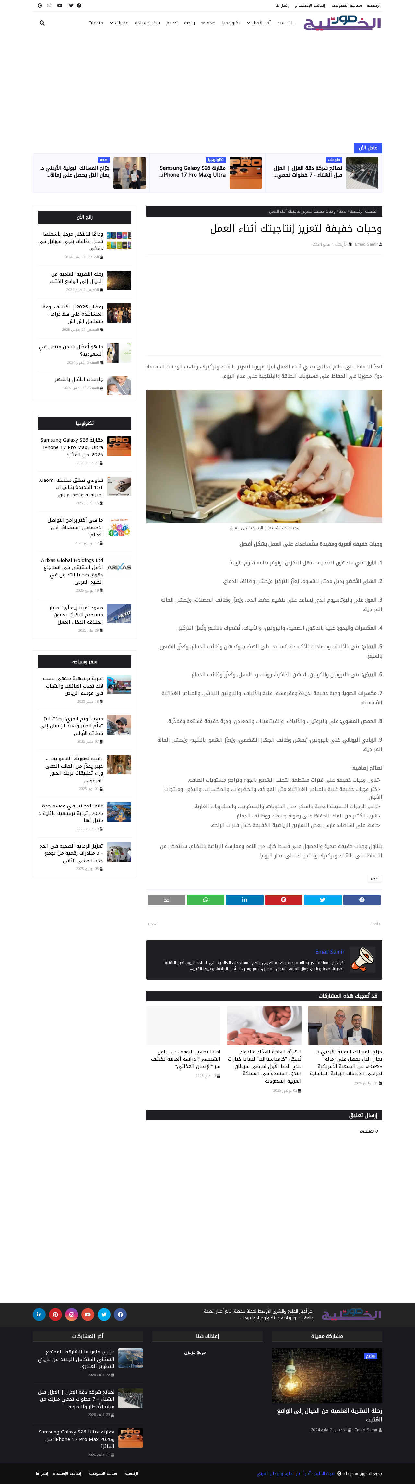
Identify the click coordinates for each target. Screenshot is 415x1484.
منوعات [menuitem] (96, 22)
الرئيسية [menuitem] (285, 22)
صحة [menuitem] (211, 22)
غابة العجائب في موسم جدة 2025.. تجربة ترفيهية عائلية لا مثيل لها (71, 813)
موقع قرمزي (195, 1352)
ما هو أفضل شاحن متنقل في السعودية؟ (71, 350)
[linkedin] (39, 1314)
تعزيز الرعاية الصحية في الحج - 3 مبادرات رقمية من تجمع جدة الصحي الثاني (71, 853)
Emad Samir (366, 244)
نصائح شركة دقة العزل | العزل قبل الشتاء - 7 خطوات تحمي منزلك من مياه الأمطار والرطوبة (307, 172)
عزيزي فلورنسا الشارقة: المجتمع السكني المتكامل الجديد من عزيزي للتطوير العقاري (76, 1359)
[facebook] (79, 5)
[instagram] (49, 5)
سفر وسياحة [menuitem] (147, 22)
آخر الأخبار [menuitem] (261, 22)
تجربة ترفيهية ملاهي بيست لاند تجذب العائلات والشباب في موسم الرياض (73, 686)
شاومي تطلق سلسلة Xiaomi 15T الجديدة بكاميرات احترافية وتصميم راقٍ (71, 488)
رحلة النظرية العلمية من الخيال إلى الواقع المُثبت (76, 278)
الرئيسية (374, 5)
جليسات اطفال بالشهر (79, 379)
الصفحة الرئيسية (363, 211)
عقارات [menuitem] (121, 22)
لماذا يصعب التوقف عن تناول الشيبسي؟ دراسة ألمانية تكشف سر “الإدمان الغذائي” (185, 1059)
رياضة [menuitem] (189, 22)
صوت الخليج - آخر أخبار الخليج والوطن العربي (296, 1473)
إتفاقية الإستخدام (310, 5)
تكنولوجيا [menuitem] (231, 22)
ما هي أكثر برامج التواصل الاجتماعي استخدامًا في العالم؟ (75, 527)
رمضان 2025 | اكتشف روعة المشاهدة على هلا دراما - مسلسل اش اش (73, 314)
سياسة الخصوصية (346, 5)
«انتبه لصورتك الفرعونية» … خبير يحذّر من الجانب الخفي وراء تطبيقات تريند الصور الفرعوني (74, 769)
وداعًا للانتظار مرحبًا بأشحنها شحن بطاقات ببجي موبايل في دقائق (70, 241)
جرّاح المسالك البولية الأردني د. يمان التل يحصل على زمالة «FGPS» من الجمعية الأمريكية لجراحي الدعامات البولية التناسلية (75, 172)
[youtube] (60, 5)
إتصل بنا (282, 5)
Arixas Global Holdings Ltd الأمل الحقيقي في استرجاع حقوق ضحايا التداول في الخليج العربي (72, 571)
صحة (343, 211)
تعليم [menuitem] (172, 22)
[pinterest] (39, 5)
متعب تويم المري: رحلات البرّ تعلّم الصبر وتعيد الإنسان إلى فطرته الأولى (71, 726)
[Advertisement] (207, 89)
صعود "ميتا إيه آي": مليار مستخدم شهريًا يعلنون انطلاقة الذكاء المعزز (76, 615)
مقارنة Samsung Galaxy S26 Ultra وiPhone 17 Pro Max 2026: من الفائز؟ (193, 172)
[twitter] (71, 5)
